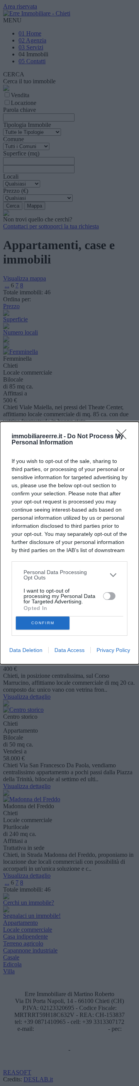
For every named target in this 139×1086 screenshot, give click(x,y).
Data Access (69, 650)
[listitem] (69, 574)
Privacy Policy (113, 650)
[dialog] (69, 543)
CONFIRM (42, 623)
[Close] (124, 436)
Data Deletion (25, 650)
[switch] (109, 596)
